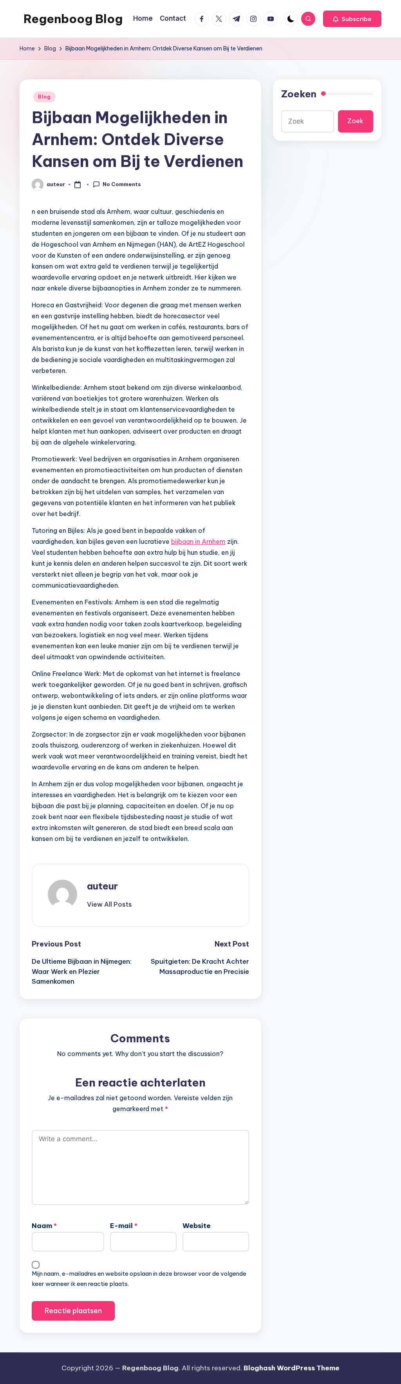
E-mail (123, 1225)
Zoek (355, 121)
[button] (352, 19)
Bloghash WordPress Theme (292, 1368)
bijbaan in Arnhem (198, 541)
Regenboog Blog (73, 18)
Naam (44, 1225)
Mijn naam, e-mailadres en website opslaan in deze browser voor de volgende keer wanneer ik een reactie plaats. (139, 1278)
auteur (102, 886)
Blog (44, 97)
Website (196, 1225)
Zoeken (298, 94)
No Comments (122, 184)
